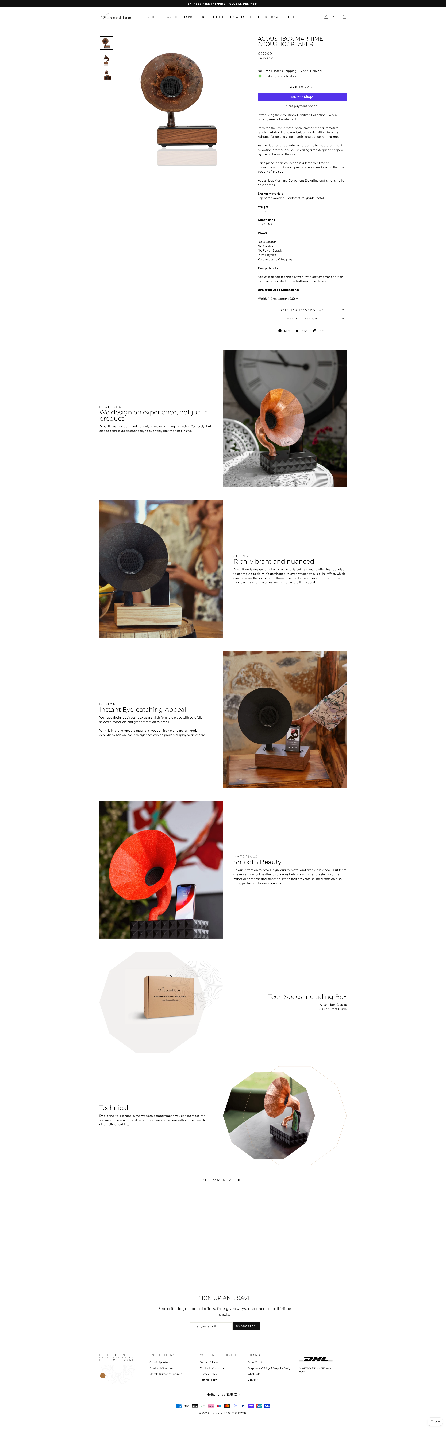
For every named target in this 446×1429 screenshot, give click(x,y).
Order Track (255, 1362)
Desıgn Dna (268, 17)
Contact (253, 1379)
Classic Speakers (159, 1362)
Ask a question (302, 318)
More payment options (302, 106)
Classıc (169, 17)
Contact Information (212, 1368)
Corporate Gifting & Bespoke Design (270, 1368)
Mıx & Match (240, 17)
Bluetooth (213, 17)
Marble (190, 17)
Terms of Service (210, 1362)
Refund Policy (208, 1379)
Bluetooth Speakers (161, 1368)
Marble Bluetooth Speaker (165, 1374)
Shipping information (302, 309)
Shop (152, 17)
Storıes (291, 17)
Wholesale (254, 1374)
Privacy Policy (208, 1374)
